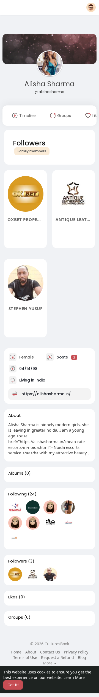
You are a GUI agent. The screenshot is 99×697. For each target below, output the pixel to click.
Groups (15, 617)
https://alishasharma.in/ (46, 394)
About (30, 652)
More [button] (48, 663)
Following (17, 494)
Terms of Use (25, 657)
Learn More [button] (74, 677)
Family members (32, 151)
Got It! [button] (13, 684)
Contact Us (50, 652)
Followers (17, 561)
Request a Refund (57, 657)
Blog (82, 657)
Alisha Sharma (49, 84)
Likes (13, 597)
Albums (15, 473)
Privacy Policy (76, 652)
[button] (91, 7)
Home (16, 652)
